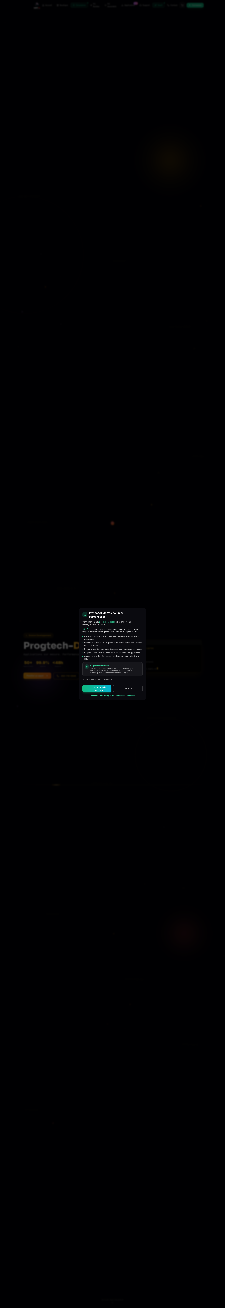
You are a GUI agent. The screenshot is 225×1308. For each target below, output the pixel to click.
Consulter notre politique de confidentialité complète (112, 695)
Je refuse (127, 688)
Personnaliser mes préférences (99, 679)
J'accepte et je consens (99, 688)
